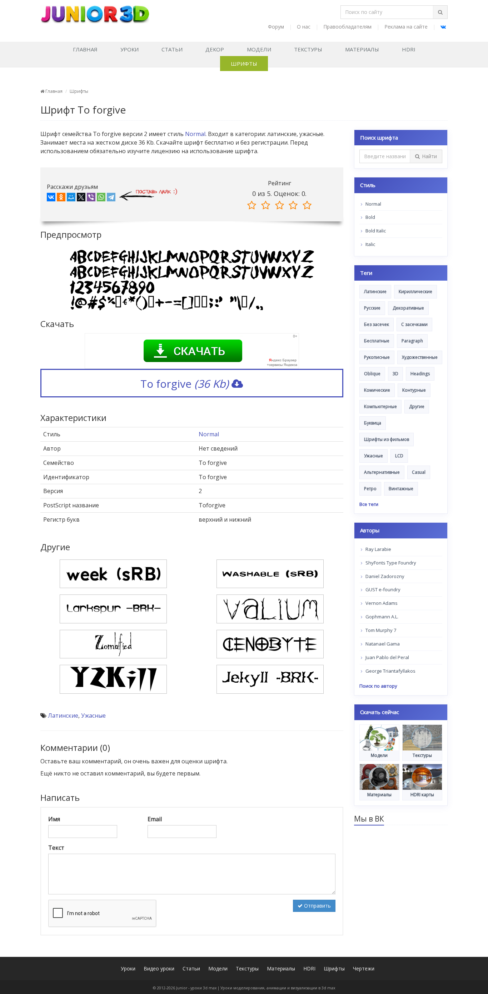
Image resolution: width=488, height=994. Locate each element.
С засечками (414, 324)
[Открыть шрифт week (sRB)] (113, 573)
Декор (214, 49)
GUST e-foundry (382, 589)
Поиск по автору (378, 686)
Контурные (414, 390)
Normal (195, 134)
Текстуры (308, 49)
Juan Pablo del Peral (386, 657)
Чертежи (363, 968)
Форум (276, 26)
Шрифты (244, 63)
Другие (416, 406)
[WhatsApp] (101, 198)
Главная (85, 49)
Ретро (370, 489)
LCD (399, 456)
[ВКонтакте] (51, 198)
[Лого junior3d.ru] (94, 12)
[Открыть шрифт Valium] (270, 608)
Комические (377, 390)
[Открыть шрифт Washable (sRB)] (270, 573)
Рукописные (377, 357)
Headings (420, 374)
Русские (372, 308)
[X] (81, 198)
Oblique (372, 374)
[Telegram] (111, 198)
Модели (259, 49)
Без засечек (376, 324)
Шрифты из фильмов (386, 439)
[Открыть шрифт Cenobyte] (270, 643)
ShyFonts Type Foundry (390, 562)
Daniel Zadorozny (384, 576)
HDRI (408, 49)
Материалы (362, 49)
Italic (369, 244)
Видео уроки (159, 968)
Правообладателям (347, 26)
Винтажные (401, 489)
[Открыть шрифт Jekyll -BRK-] (270, 679)
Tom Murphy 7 (380, 630)
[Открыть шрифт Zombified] (113, 643)
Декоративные (408, 308)
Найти (429, 156)
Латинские (63, 715)
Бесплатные (376, 341)
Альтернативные (382, 472)
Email (155, 819)
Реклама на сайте (406, 26)
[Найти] (440, 12)
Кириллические (415, 291)
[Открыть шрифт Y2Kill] (113, 679)
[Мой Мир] (71, 198)
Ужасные (93, 715)
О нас (303, 26)
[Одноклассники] (61, 198)
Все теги (368, 504)
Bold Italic (375, 230)
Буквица (372, 423)
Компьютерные (380, 406)
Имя (54, 819)
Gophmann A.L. (381, 616)
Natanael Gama (382, 644)
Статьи (172, 49)
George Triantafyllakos (389, 671)
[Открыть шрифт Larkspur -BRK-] (113, 608)
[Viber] (91, 198)
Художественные (420, 357)
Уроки (129, 49)
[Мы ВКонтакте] (443, 26)
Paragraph (412, 341)
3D (395, 374)
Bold (369, 217)
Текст (56, 848)
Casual (418, 472)
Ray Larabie (377, 549)
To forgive (184, 383)
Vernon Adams (381, 603)
